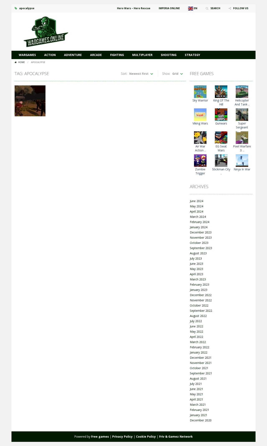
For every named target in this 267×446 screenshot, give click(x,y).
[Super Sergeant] (242, 114)
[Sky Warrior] (200, 91)
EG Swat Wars (221, 148)
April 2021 (196, 399)
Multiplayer (142, 55)
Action (50, 55)
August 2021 (198, 378)
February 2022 (199, 347)
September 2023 (201, 248)
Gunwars (221, 123)
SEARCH (215, 8)
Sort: (124, 74)
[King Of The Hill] (221, 91)
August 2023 (198, 253)
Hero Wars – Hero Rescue (133, 8)
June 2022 (196, 326)
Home (21, 62)
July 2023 (196, 258)
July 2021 (196, 384)
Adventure (73, 55)
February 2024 (199, 222)
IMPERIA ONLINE (169, 8)
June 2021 (196, 389)
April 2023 (196, 274)
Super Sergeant (242, 125)
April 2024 (196, 211)
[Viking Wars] (200, 114)
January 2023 (198, 290)
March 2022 (198, 342)
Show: (166, 74)
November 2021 (201, 363)
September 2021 (201, 373)
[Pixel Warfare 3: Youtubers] (242, 137)
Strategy (192, 55)
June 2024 (196, 201)
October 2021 (199, 368)
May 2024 (196, 206)
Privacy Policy (122, 436)
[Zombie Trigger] (200, 160)
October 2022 (199, 305)
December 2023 (201, 232)
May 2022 (196, 331)
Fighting (117, 55)
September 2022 (201, 311)
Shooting (168, 55)
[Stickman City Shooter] (221, 160)
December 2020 (201, 420)
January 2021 (198, 415)
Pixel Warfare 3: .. (242, 148)
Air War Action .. (200, 148)
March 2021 (198, 405)
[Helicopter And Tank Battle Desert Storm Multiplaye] (242, 91)
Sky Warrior (200, 100)
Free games (100, 436)
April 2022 (196, 337)
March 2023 (198, 279)
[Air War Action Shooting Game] (200, 137)
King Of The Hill (221, 102)
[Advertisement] (176, 25)
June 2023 (196, 264)
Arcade (96, 55)
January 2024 (198, 227)
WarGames (27, 55)
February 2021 (199, 410)
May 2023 (196, 269)
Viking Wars (200, 123)
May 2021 (196, 394)
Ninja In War (242, 169)
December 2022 (201, 295)
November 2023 (201, 237)
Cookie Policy (146, 436)
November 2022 (201, 300)
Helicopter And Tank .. (242, 102)
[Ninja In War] (242, 160)
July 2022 (196, 321)
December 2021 (201, 358)
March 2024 (198, 217)
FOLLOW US (240, 8)
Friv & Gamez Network (176, 436)
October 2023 (199, 243)
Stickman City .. (221, 171)
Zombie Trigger (200, 171)
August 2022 (198, 316)
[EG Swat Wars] (221, 137)
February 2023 (199, 284)
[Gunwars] (221, 114)
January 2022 (198, 352)
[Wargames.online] (46, 31)
